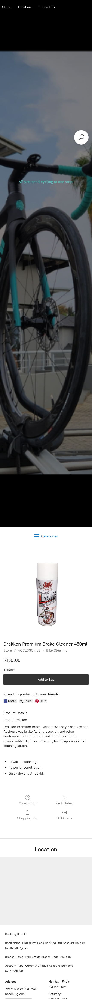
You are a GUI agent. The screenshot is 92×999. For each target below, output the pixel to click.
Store (7, 650)
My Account (28, 803)
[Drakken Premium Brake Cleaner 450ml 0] (46, 592)
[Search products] (81, 137)
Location (24, 7)
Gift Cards (64, 818)
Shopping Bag (27, 818)
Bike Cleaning (56, 650)
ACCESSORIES (29, 650)
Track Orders (64, 803)
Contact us (46, 7)
